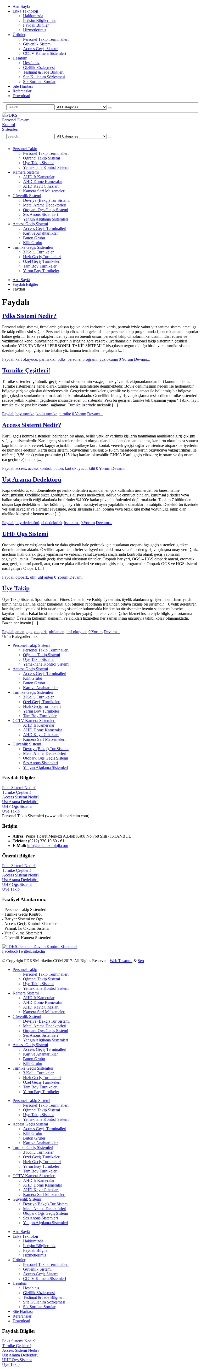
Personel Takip (25, 148)
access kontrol (39, 468)
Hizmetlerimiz (34, 30)
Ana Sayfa (21, 6)
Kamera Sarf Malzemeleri (44, 191)
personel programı (82, 359)
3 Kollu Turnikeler (38, 252)
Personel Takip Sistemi (31, 645)
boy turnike (24, 414)
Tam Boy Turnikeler (40, 266)
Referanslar (22, 91)
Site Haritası (23, 86)
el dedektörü (51, 522)
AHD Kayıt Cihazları (41, 186)
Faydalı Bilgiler (36, 25)
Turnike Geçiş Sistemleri (33, 247)
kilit (92, 468)
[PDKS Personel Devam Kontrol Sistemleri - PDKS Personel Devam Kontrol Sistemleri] (16, 129)
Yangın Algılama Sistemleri (45, 219)
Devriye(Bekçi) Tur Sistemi (46, 748)
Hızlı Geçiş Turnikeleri (42, 256)
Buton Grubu (34, 238)
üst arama (72, 522)
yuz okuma (108, 359)
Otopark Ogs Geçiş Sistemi (45, 210)
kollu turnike (46, 414)
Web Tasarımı (121, 960)
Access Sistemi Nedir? (31, 425)
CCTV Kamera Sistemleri (44, 53)
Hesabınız (31, 63)
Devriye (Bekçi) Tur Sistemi (46, 200)
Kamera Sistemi (26, 172)
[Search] (110, 108)
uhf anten (45, 577)
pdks (61, 359)
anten (19, 632)
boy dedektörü (27, 522)
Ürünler (19, 34)
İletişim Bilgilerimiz (39, 20)
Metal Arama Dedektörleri (44, 205)
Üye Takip (16, 588)
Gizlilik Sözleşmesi (39, 67)
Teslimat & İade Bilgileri (43, 72)
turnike (65, 414)
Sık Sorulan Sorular (39, 81)
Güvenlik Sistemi (37, 44)
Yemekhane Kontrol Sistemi (46, 167)
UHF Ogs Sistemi (25, 533)
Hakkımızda (33, 16)
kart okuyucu (26, 359)
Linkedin (37, 951)
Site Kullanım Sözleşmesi (44, 77)
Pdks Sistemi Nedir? (29, 315)
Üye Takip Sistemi (38, 163)
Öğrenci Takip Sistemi (41, 158)
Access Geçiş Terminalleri (44, 228)
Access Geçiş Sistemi (40, 48)
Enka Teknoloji (25, 11)
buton (58, 468)
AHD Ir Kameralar (38, 177)
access (20, 468)
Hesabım (20, 58)
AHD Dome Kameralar (42, 181)
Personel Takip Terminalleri (46, 39)
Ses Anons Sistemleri (40, 214)
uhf (33, 577)
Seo (141, 960)
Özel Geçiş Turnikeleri (41, 261)
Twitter (24, 951)
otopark (21, 577)
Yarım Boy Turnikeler (41, 271)
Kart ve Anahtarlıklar (40, 233)
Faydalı (8, 359)
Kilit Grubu (32, 242)
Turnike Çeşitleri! (26, 370)
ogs (29, 632)
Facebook (10, 951)
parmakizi (47, 359)
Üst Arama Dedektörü (31, 479)
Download (21, 95)
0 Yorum (126, 359)
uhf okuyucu (76, 632)
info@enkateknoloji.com (47, 845)
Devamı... (142, 359)
